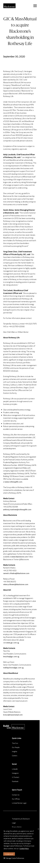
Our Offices (16, 799)
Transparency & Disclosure (21, 819)
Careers (14, 755)
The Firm (15, 743)
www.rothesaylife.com (13, 481)
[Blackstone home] (20, 726)
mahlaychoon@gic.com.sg (13, 667)
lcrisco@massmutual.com (13, 714)
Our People (15, 747)
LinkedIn (15, 769)
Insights (14, 751)
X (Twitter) (15, 777)
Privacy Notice (16, 827)
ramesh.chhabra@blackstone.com (16, 573)
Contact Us (15, 795)
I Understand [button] (9, 854)
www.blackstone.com (19, 556)
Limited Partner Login (19, 803)
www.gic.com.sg (12, 642)
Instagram (15, 773)
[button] (13, 858)
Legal (14, 823)
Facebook (15, 781)
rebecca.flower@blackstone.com (15, 584)
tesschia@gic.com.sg (11, 656)
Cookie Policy (24, 848)
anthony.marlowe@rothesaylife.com (17, 509)
